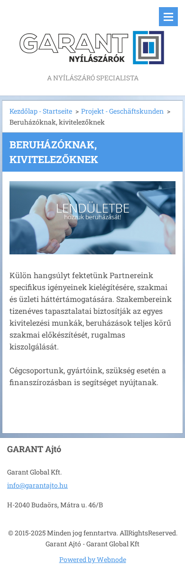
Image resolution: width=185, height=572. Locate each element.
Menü (168, 16)
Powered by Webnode (92, 559)
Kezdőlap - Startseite (40, 111)
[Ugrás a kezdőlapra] (92, 36)
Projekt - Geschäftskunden (122, 111)
